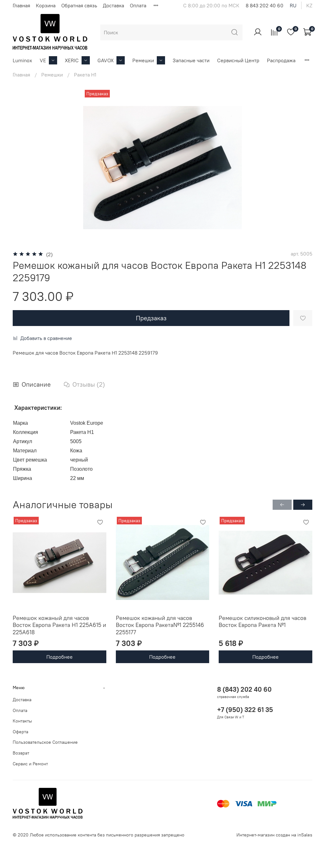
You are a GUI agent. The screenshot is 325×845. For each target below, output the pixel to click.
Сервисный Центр (238, 60)
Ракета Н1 (85, 74)
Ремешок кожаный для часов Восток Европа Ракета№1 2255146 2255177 (160, 625)
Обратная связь (79, 5)
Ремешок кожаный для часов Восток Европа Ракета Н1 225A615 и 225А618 (59, 625)
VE (43, 60)
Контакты (22, 721)
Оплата (138, 5)
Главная (21, 5)
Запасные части (191, 60)
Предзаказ (151, 318)
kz (309, 5)
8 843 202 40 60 (264, 5)
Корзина (46, 5)
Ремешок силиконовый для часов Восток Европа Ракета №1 (262, 621)
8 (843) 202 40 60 (244, 689)
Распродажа (281, 60)
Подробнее (59, 657)
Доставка (113, 5)
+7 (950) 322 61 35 (245, 709)
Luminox (22, 60)
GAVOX (105, 60)
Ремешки (143, 60)
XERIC (72, 60)
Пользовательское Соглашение (45, 742)
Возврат (21, 753)
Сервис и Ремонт (30, 764)
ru (293, 5)
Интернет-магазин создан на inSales (274, 835)
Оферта (20, 732)
